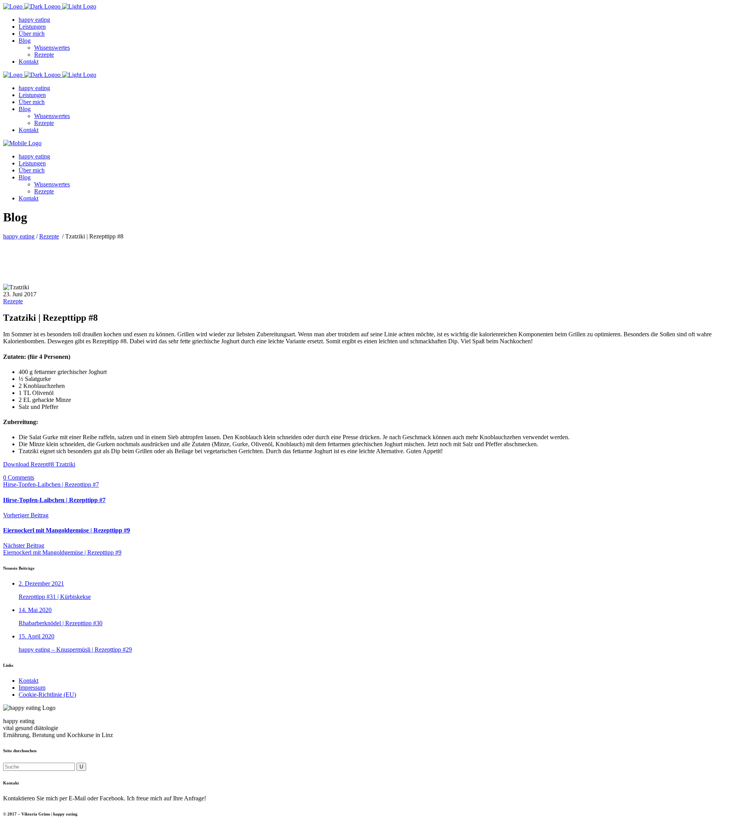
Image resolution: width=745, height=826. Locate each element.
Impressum (32, 687)
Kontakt (28, 680)
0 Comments (18, 477)
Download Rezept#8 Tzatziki (39, 464)
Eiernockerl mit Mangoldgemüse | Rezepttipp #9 (66, 530)
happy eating (19, 236)
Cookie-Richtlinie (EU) (47, 694)
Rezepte (49, 236)
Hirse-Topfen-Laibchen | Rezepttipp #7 (51, 484)
